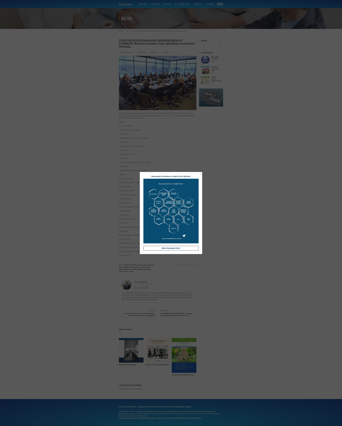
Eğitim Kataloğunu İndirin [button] (171, 248)
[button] (200, 174)
